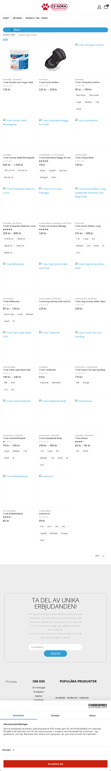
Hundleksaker (81, 155)
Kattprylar (17, 80)
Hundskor (43, 80)
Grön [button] (13, 382)
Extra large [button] (81, 95)
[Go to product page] (19, 59)
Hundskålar (57, 223)
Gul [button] (56, 526)
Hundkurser (72, 697)
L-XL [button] (78, 239)
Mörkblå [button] (53, 533)
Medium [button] (88, 102)
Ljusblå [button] (43, 533)
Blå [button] (5, 382)
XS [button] (14, 321)
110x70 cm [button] (8, 239)
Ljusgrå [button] (52, 170)
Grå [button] (42, 526)
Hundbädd (7, 155)
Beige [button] (42, 170)
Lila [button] (63, 526)
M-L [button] (93, 239)
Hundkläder (8, 299)
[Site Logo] (54, 7)
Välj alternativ (67, 47)
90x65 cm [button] (8, 252)
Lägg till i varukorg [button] (31, 47)
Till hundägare (57, 155)
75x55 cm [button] (20, 245)
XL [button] (103, 245)
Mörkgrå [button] (44, 177)
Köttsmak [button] (44, 382)
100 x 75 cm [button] (9, 170)
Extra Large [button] (9, 314)
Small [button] (78, 109)
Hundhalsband (9, 367)
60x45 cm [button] (8, 245)
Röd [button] (42, 540)
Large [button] (78, 102)
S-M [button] (97, 102)
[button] (6, 7)
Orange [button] (86, 382)
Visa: (97, 555)
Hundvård (7, 80)
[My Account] (99, 7)
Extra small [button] (94, 95)
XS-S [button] (78, 252)
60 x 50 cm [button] (22, 170)
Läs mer (103, 123)
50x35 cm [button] (21, 239)
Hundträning (44, 155)
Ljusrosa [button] (63, 170)
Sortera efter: (9, 34)
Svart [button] (53, 177)
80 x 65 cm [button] (8, 177)
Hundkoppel (80, 367)
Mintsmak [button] (56, 382)
